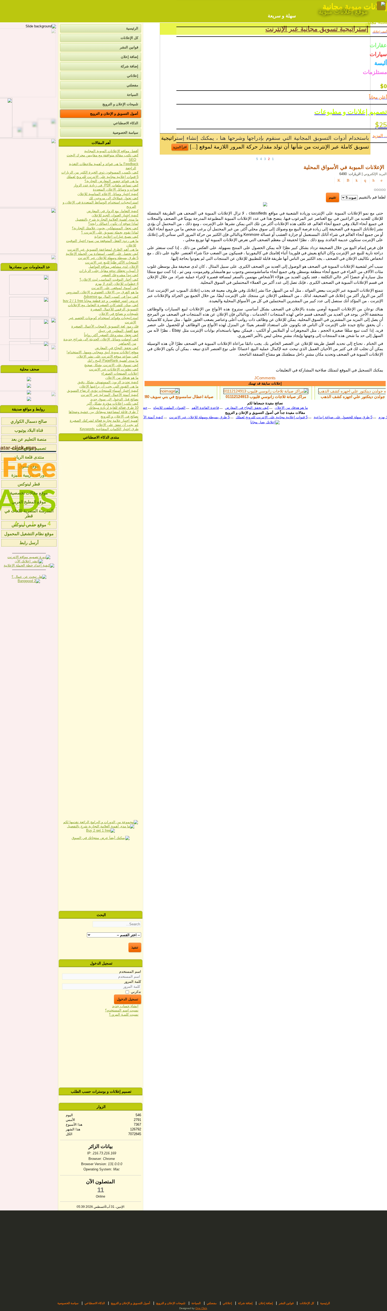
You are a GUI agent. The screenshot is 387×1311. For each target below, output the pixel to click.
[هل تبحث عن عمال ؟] (29, 577)
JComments (265, 378)
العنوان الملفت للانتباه (186, 408)
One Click (201, 1308)
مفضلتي (132, 85)
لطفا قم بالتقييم (372, 197)
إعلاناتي (132, 76)
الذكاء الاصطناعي (125, 123)
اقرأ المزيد (180, 147)
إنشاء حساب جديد (125, 1006)
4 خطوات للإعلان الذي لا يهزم (348, 417)
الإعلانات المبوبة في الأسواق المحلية (344, 167)
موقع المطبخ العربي (29, 502)
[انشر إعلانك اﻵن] (29, 561)
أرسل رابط (28, 542)
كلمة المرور (132, 982)
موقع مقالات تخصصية (29, 493)
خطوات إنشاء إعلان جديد (145, 408)
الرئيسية (132, 28)
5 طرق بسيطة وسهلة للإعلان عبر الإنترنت (148, 417)
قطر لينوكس (29, 484)
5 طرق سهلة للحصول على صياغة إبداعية (291, 417)
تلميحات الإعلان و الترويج (120, 104)
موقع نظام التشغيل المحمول (29, 534)
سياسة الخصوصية (125, 133)
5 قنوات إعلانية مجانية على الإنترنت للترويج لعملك (220, 417)
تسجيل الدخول (127, 999)
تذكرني (136, 992)
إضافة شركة (129, 66)
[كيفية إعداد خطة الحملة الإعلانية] (29, 565)
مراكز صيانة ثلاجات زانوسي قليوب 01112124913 (300, 396)
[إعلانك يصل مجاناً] (265, 422)
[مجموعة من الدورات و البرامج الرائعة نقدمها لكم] (100, 822)
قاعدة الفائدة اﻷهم (222, 408)
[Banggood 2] (29, 581)
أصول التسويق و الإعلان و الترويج (114, 114)
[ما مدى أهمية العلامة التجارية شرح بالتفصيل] (100, 826)
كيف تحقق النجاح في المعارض (264, 408)
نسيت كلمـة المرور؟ (123, 1014)
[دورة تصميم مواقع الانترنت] (28, 557)
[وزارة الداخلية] (29, 338)
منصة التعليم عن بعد (29, 439)
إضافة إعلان (129, 57)
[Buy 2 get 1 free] (100, 830)
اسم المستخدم (130, 972)
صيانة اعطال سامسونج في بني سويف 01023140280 (203, 396)
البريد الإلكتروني (375, 174)
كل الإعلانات (129, 38)
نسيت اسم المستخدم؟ (121, 1010)
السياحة (132, 95)
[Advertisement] (100, 876)
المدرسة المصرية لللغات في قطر (28, 513)
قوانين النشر (129, 47)
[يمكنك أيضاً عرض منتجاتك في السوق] (101, 838)
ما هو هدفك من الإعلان (308, 408)
